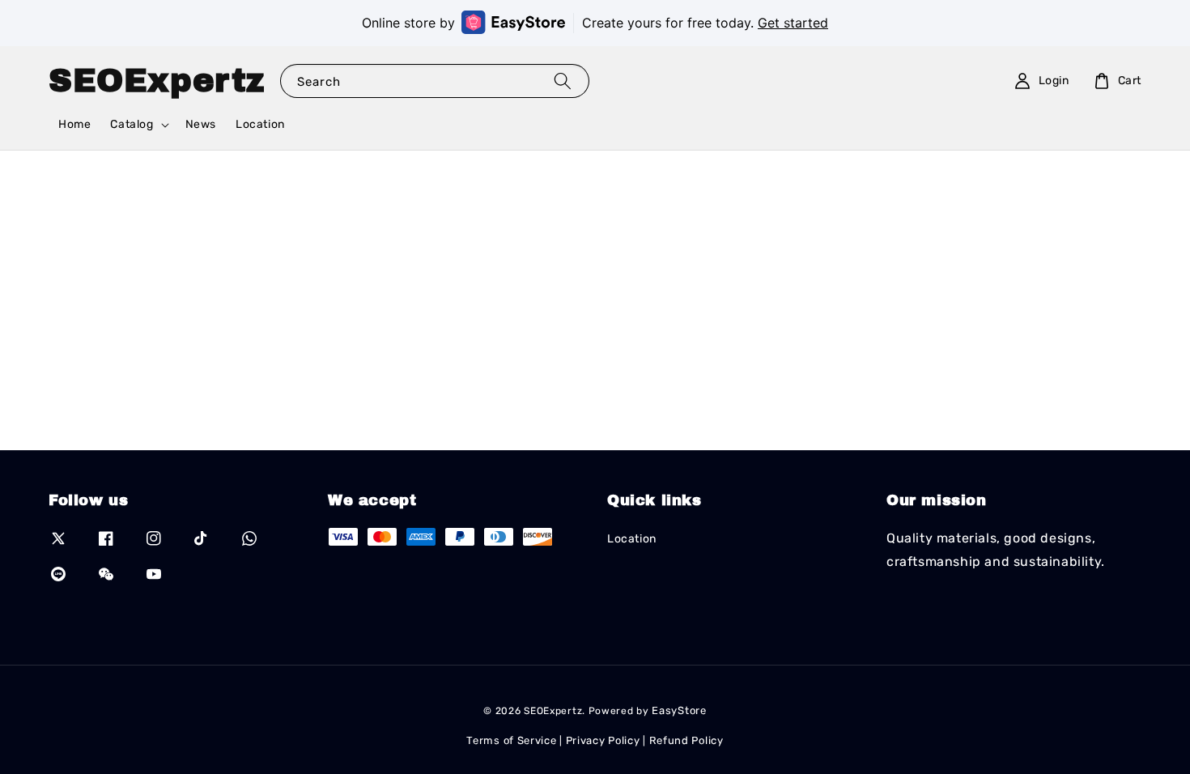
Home (74, 124)
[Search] (563, 80)
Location (260, 124)
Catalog (131, 124)
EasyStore (679, 710)
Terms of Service (511, 740)
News (200, 124)
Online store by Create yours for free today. (595, 23)
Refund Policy (686, 740)
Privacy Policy (603, 740)
